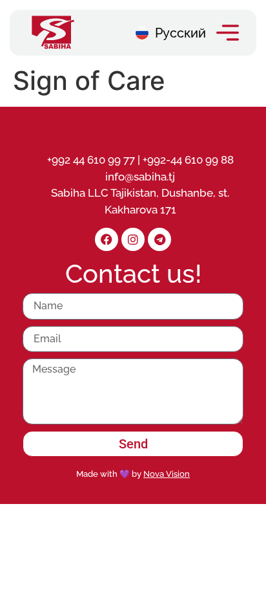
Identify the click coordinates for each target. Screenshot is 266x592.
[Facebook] (106, 239)
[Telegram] (159, 239)
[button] (227, 32)
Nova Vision (166, 474)
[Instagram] (133, 239)
